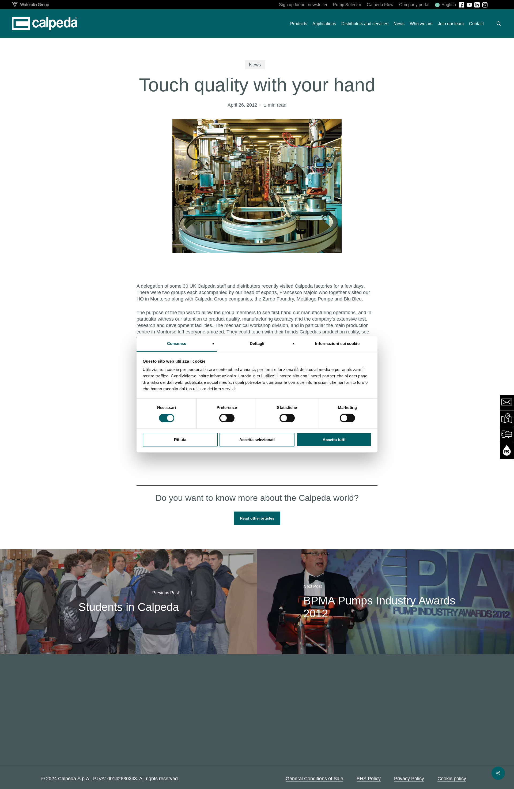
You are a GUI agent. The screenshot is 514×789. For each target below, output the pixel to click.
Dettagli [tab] (257, 343)
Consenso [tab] (176, 343)
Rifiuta (180, 439)
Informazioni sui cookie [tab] (337, 343)
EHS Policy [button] (369, 778)
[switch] (227, 418)
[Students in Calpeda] (128, 601)
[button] (257, 518)
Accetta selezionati (257, 439)
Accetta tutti (334, 439)
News (255, 64)
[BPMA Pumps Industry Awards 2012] (385, 601)
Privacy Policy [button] (409, 778)
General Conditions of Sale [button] (314, 778)
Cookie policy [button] (451, 778)
